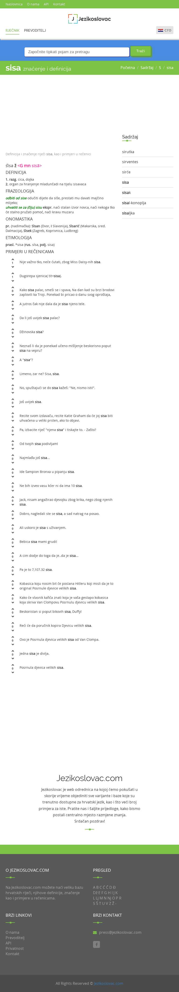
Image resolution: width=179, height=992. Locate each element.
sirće (126, 172)
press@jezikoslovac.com (120, 932)
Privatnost (15, 948)
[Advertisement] (60, 112)
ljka (128, 213)
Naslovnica (14, 4)
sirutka (128, 151)
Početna (127, 67)
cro (168, 30)
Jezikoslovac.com (108, 983)
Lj (97, 898)
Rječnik (12, 30)
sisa (170, 67)
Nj (109, 898)
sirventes (130, 161)
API (46, 4)
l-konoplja (134, 202)
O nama (33, 4)
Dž (95, 892)
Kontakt (59, 4)
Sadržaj (147, 67)
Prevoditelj (35, 30)
